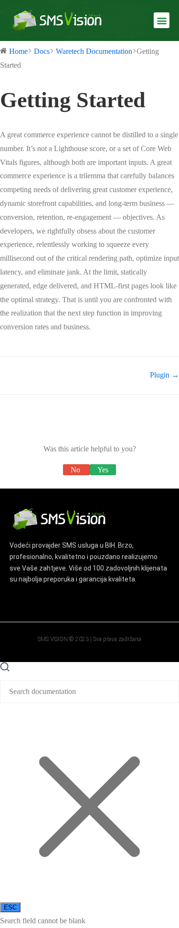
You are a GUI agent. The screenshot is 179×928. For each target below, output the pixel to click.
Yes (102, 470)
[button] (161, 20)
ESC (10, 907)
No (76, 470)
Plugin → (164, 375)
